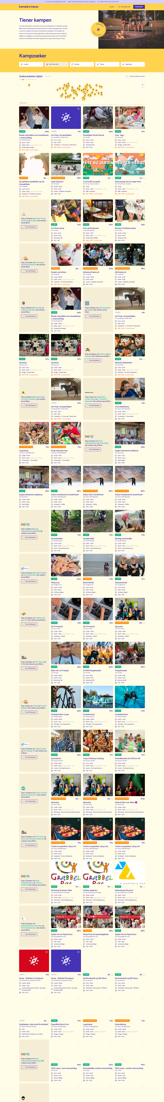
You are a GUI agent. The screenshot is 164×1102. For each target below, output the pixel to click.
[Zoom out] (143, 87)
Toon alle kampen (30, 227)
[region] (82, 93)
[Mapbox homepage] (23, 103)
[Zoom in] (143, 84)
